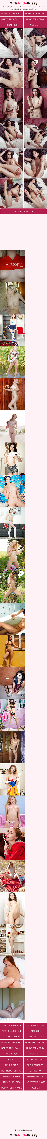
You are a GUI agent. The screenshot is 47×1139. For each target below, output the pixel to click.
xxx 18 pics (12, 25)
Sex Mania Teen (35, 1025)
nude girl (35, 1031)
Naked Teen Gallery (12, 19)
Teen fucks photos (12, 1076)
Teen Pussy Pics (12, 1082)
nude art (35, 25)
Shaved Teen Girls (12, 1036)
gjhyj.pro (35, 1071)
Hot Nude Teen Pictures (12, 1071)
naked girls (11, 1065)
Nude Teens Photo (35, 1082)
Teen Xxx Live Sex (23, 211)
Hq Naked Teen (35, 1059)
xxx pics (35, 1088)
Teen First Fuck (35, 1036)
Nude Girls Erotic (35, 13)
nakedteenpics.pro (35, 1076)
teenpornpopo (35, 1065)
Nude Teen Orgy (35, 19)
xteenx (12, 1059)
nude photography (12, 13)
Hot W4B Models (12, 1025)
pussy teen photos (12, 1088)
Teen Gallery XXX (11, 1031)
